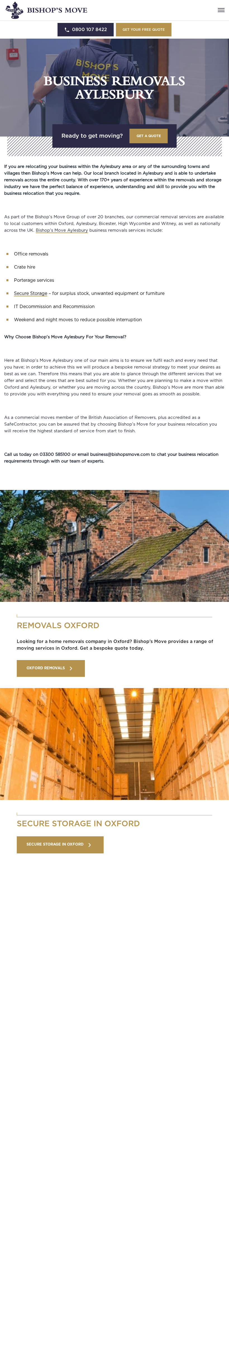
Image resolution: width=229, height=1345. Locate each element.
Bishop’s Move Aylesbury (62, 230)
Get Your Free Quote (144, 29)
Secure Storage (30, 293)
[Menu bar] (221, 10)
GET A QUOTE (149, 136)
